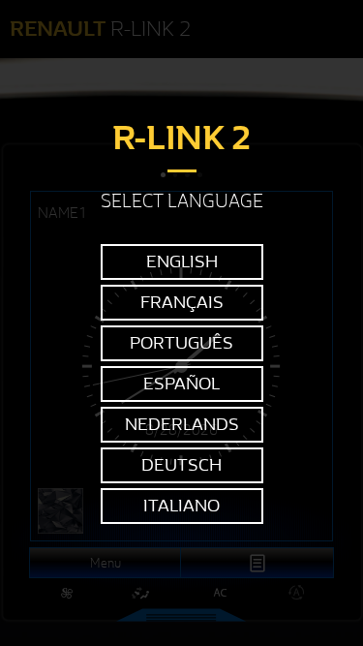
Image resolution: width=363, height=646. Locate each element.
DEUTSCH (181, 465)
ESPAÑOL (181, 384)
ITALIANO (181, 506)
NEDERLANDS (182, 425)
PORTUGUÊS (181, 343)
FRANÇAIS (182, 302)
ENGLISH (182, 262)
